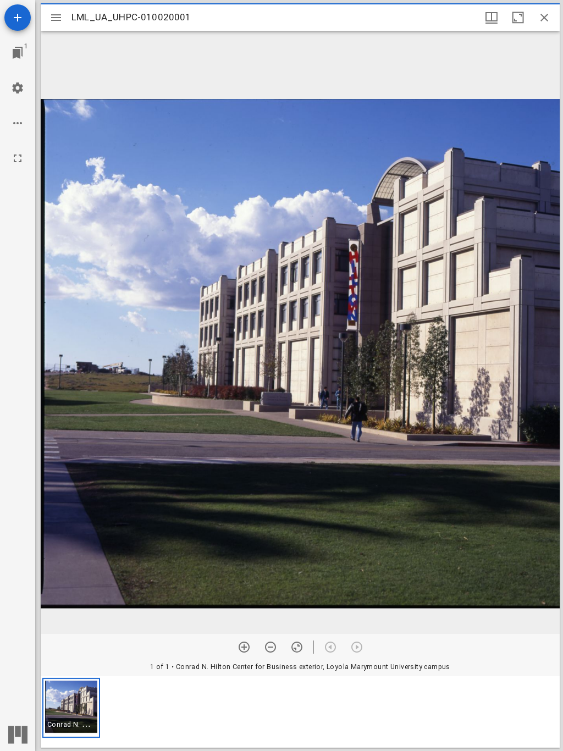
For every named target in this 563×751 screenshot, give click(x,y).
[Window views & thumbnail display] (491, 17)
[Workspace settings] (17, 88)
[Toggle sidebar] (56, 17)
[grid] (300, 712)
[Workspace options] (17, 123)
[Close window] (544, 17)
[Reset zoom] (297, 647)
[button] (71, 708)
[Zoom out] (270, 647)
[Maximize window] (518, 17)
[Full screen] (17, 158)
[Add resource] (17, 17)
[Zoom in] (244, 647)
